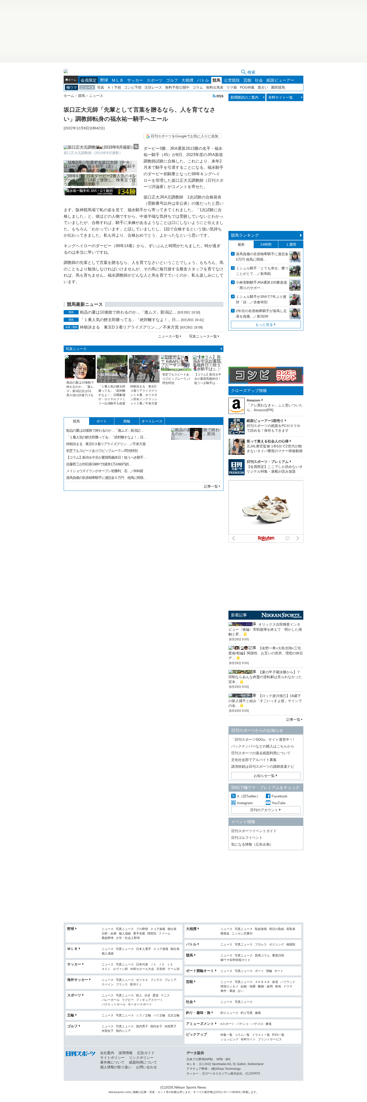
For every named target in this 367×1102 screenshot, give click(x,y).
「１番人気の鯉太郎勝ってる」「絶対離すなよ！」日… (130, 320)
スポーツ (155, 80)
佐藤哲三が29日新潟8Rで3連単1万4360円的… (99, 464)
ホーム (72, 79)
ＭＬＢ (118, 80)
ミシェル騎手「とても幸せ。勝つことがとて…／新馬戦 (262, 271)
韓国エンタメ (229, 986)
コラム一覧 (242, 1035)
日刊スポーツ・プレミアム (268, 462)
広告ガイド (146, 1053)
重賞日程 (278, 955)
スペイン (108, 984)
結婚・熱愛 (248, 986)
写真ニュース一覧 (203, 336)
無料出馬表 (214, 87)
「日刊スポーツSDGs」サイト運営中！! (262, 739)
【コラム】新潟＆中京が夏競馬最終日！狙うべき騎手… (106, 457)
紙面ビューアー (280, 80)
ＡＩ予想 (114, 87)
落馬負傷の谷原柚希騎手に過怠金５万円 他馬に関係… (106, 478)
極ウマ (71, 87)
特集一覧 (226, 1035)
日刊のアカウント (264, 810)
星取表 (290, 929)
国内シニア (123, 1031)
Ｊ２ (162, 964)
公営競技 (232, 80)
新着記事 (239, 615)
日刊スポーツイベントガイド (254, 831)
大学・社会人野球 (128, 938)
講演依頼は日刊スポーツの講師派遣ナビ (262, 766)
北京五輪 (174, 1015)
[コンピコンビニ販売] (265, 381)
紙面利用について (143, 1062)
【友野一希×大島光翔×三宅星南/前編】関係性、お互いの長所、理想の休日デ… (265, 653)
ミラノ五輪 (143, 1015)
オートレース (152, 421)
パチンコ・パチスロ (249, 1024)
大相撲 (187, 80)
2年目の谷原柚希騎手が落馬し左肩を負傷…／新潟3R (261, 313)
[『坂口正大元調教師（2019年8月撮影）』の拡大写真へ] (101, 147)
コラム (197, 87)
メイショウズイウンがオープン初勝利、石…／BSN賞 (104, 471)
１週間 (291, 244)
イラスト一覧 (261, 1035)
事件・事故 (227, 991)
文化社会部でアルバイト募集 (254, 760)
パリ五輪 (159, 1015)
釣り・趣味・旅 (198, 1013)
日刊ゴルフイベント (247, 838)
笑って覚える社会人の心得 (268, 441)
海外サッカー (77, 980)
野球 (104, 80)
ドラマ (287, 986)
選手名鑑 (139, 933)
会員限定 (89, 80)
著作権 (208, 1092)
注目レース (153, 87)
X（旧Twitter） (248, 796)
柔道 (156, 995)
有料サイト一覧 (280, 97)
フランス (122, 984)
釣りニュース (229, 1013)
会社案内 (107, 1053)
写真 (100, 87)
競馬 (216, 80)
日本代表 (142, 964)
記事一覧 (211, 486)
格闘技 (290, 944)
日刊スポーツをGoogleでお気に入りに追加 (184, 136)
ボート (101, 421)
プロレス (261, 944)
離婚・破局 (265, 986)
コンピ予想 (133, 87)
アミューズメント (200, 1024)
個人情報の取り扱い (116, 1067)
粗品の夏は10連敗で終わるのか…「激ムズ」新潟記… (128, 312)
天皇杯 (160, 969)
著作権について (112, 1062)
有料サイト (248, 1039)
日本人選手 (143, 949)
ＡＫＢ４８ (262, 982)
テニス (165, 995)
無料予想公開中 (177, 87)
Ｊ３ (170, 964)
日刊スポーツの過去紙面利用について (261, 753)
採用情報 (126, 1053)
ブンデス (156, 980)
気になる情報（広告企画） (252, 844)
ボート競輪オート (200, 971)
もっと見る (264, 325)
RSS (219, 96)
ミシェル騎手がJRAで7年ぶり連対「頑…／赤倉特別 (261, 299)
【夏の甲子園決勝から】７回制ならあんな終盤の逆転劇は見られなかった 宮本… (266, 677)
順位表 (172, 929)
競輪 (126, 421)
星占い (263, 87)
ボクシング (276, 944)
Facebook (279, 796)
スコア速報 (157, 929)
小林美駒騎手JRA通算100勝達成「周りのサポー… (261, 285)
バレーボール (111, 1000)
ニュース (87, 87)
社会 (259, 80)
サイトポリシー (112, 1057)
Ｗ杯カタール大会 (142, 969)
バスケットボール (114, 1004)
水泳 (147, 995)
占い (241, 991)
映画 (278, 986)
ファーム (165, 933)
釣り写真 (247, 1013)
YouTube (279, 803)
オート (278, 971)
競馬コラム (262, 955)
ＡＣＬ (106, 969)
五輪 (70, 1015)
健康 (258, 1013)
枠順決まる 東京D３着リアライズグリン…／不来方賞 (129, 327)
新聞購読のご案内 (244, 97)
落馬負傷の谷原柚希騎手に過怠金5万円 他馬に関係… (262, 256)
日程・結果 (109, 933)
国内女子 (156, 1026)
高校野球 (108, 938)
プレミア (171, 980)
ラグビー (128, 1000)
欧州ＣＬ (136, 984)
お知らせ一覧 (264, 776)
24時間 (265, 244)
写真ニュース (76, 349)
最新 (241, 244)
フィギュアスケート (149, 1000)
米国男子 (171, 1026)
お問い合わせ (146, 1067)
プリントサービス (270, 1039)
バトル (203, 80)
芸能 (247, 80)
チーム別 (174, 969)
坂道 (275, 982)
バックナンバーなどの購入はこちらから (262, 746)
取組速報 (261, 929)
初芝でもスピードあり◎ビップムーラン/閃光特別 (102, 451)
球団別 (151, 933)
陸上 (139, 995)
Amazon (253, 400)
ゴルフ (172, 80)
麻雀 (269, 1024)
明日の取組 (276, 929)
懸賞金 (224, 933)
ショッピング (229, 1039)
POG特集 (247, 87)
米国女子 (108, 1031)
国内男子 (142, 1026)
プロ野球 (142, 929)
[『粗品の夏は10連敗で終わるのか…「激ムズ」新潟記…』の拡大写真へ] (196, 453)
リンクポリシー (141, 1057)
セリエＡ (142, 980)
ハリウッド (287, 982)
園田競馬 (278, 87)
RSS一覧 (278, 1035)
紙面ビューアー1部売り (265, 421)
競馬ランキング (245, 235)
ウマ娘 (231, 87)
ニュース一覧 (168, 336)
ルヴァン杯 (120, 969)
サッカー (135, 80)
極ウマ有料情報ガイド (235, 960)
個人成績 (125, 933)
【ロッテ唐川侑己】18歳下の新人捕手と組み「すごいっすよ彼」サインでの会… (265, 701)
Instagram (245, 803)
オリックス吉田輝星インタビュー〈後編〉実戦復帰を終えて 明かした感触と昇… (265, 629)
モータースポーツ (140, 1004)
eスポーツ (227, 1024)
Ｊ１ (153, 964)
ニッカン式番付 (242, 933)
